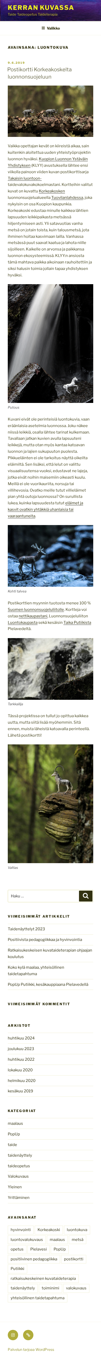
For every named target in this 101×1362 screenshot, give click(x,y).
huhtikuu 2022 (21, 1059)
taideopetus (19, 1166)
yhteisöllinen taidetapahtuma (37, 1298)
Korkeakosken (52, 191)
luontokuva (77, 1229)
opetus (17, 1249)
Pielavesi (38, 1249)
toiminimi (50, 1288)
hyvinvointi (21, 1229)
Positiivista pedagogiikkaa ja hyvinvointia (45, 939)
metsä (77, 1239)
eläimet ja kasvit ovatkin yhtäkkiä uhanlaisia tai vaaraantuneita (45, 509)
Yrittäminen (19, 1197)
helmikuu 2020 (21, 1080)
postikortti (73, 1259)
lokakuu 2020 (20, 1070)
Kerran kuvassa (41, 7)
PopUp (14, 1134)
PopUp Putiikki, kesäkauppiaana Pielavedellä (48, 984)
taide (12, 1144)
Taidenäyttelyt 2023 (26, 929)
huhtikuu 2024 (21, 1038)
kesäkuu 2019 (20, 1091)
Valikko (53, 28)
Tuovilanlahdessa (67, 197)
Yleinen (15, 1187)
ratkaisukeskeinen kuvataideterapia (43, 1278)
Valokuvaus (18, 1176)
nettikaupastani (33, 616)
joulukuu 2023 (21, 1048)
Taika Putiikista (77, 622)
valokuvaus (76, 1288)
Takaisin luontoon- (25, 178)
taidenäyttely (20, 1155)
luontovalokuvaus (27, 1239)
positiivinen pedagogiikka (34, 1259)
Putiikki (17, 1268)
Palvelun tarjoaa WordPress (31, 1349)
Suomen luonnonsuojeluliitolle (36, 609)
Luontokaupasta (23, 622)
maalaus (15, 1123)
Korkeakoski (49, 1229)
